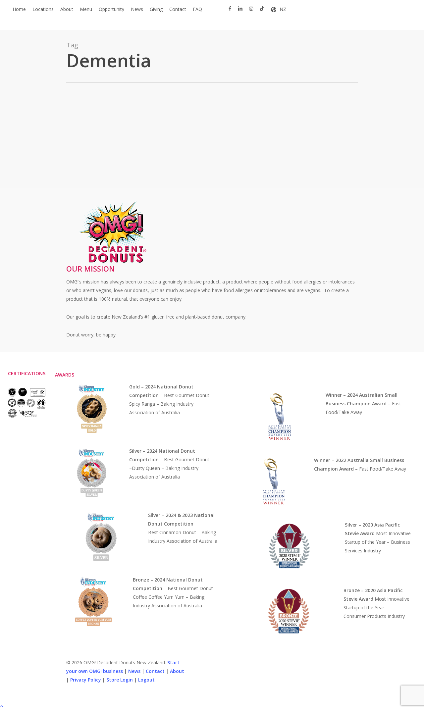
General (107, 141)
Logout (146, 680)
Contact (155, 671)
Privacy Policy (85, 680)
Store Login (119, 680)
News (134, 671)
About (177, 671)
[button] (1, 705)
